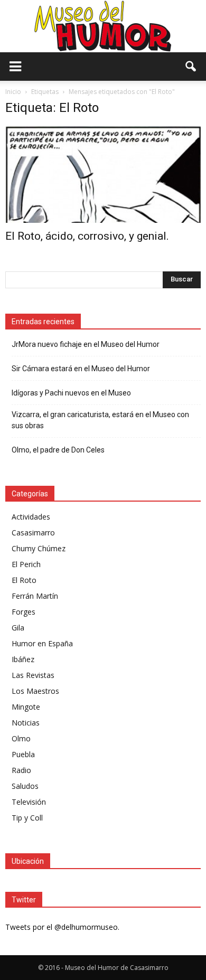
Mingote (26, 707)
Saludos (25, 786)
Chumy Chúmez (38, 548)
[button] (191, 66)
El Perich (26, 564)
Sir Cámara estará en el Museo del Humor (81, 368)
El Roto (24, 580)
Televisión (29, 802)
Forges (23, 612)
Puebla (23, 754)
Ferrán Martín (35, 596)
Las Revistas (33, 675)
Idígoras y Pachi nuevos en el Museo (71, 393)
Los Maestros (35, 691)
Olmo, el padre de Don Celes (58, 450)
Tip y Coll (27, 818)
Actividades (31, 517)
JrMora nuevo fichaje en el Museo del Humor (86, 344)
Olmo (21, 738)
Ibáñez (23, 659)
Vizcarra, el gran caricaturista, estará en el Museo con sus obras (100, 420)
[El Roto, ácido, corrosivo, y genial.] (103, 174)
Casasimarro (33, 532)
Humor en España (42, 643)
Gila (18, 628)
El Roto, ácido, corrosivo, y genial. (87, 236)
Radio (21, 770)
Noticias (26, 723)
